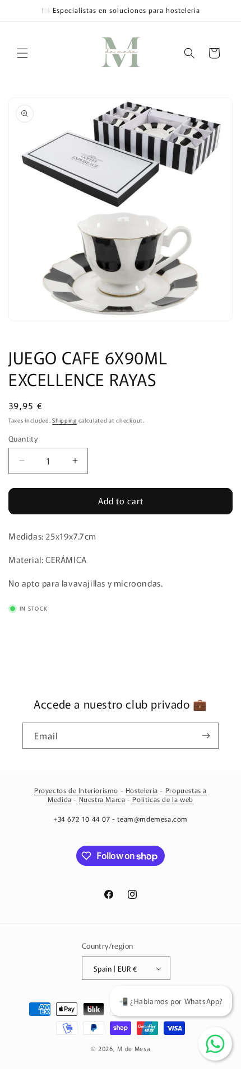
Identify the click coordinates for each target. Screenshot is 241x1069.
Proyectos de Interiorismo (76, 790)
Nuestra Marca (102, 799)
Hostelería (142, 790)
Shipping (64, 420)
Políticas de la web (162, 799)
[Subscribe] (205, 736)
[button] (22, 53)
